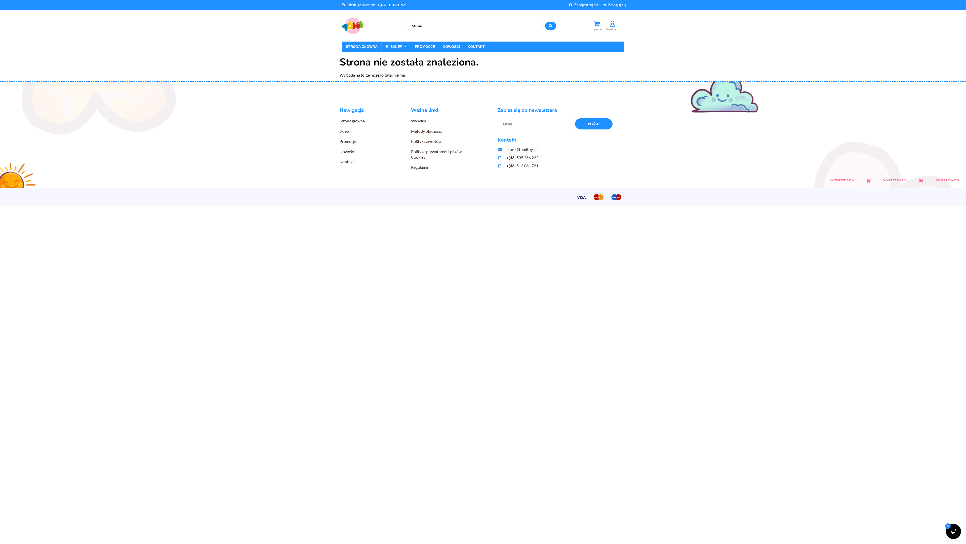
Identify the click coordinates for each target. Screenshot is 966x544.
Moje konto (612, 29)
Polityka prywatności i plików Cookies (436, 154)
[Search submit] (550, 26)
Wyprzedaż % (829, 180)
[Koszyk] (597, 24)
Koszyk (598, 29)
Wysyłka (418, 120)
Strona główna (362, 47)
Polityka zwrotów (426, 141)
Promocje (425, 47)
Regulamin (420, 167)
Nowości (451, 47)
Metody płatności (426, 131)
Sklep (396, 47)
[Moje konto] (612, 24)
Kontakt (476, 47)
